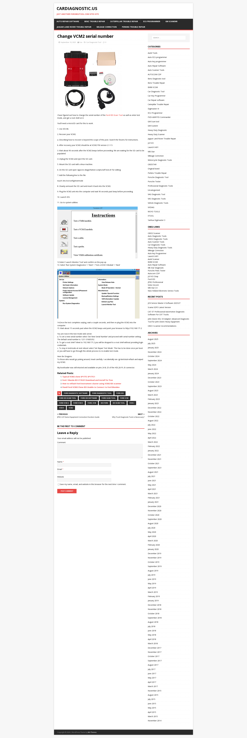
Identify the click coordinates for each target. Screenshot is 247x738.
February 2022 (154, 446)
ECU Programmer (151, 21)
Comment (61, 442)
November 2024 (154, 352)
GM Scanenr (171, 21)
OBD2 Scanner (154, 233)
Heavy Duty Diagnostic (157, 130)
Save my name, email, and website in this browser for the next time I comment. (93, 484)
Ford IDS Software (89, 398)
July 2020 (151, 528)
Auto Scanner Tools (156, 70)
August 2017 (153, 665)
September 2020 (155, 519)
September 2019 (155, 566)
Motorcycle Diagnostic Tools (160, 160)
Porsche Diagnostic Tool (158, 177)
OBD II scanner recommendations (162, 326)
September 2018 (155, 618)
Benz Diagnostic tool (156, 78)
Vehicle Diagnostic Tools (158, 203)
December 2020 (154, 506)
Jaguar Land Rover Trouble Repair (74, 27)
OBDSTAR (152, 164)
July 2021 (151, 476)
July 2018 (151, 626)
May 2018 (152, 635)
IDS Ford (104, 403)
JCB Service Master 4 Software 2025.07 (164, 303)
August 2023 (153, 390)
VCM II (61, 408)
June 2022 (152, 429)
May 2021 (152, 485)
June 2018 (152, 630)
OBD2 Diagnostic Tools (158, 239)
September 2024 (155, 360)
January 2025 (153, 347)
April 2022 (152, 438)
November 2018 (154, 609)
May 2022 (152, 433)
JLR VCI (151, 143)
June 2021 (152, 480)
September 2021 (155, 467)
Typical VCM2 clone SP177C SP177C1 (78, 376)
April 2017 (152, 682)
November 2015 (154, 690)
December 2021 (154, 455)
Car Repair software (156, 100)
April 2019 (152, 587)
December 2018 (154, 605)
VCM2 (71, 408)
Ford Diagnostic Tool (102, 393)
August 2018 (153, 622)
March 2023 (153, 395)
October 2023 (153, 382)
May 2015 (152, 708)
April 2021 (152, 489)
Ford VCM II (78, 403)
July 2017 (151, 669)
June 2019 (152, 579)
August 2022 (153, 420)
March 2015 (153, 716)
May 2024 (152, 365)
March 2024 (153, 369)
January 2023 (153, 403)
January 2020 (153, 549)
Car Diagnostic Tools (156, 245)
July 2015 (151, 699)
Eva (80, 42)
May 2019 (152, 583)
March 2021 (153, 493)
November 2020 (154, 510)
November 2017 (154, 652)
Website (60, 477)
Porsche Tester (154, 181)
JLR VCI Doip (153, 276)
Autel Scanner (153, 259)
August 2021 (153, 472)
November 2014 (154, 720)
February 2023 (154, 399)
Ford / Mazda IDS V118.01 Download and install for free (87, 380)
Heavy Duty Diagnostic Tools (160, 247)
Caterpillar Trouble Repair (124, 21)
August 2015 (153, 695)
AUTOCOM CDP (154, 74)
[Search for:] (169, 38)
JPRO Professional (155, 282)
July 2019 (151, 575)
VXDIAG (151, 207)
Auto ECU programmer (157, 57)
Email (59, 469)
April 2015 (152, 712)
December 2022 (154, 407)
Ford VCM (124, 398)
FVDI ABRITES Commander (159, 117)
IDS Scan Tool (119, 403)
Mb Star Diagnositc (156, 268)
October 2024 (153, 356)
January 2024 (153, 373)
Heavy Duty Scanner (156, 134)
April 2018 (152, 639)
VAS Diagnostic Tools (157, 198)
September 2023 (155, 386)
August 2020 (153, 523)
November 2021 (154, 459)
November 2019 (154, 557)
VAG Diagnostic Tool (156, 194)
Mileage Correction (107, 27)
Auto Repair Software (68, 21)
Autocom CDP (154, 273)
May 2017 (152, 677)
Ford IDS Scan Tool (114, 115)
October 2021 (153, 463)
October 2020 (153, 515)
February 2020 (154, 545)
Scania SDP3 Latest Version (159, 307)
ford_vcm (92, 403)
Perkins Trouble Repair (133, 27)
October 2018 (153, 613)
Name (60, 462)
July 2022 (151, 425)
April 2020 (152, 536)
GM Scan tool (153, 121)
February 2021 (154, 497)
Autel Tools (152, 53)
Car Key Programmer (156, 95)
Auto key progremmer (157, 61)
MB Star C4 (152, 288)
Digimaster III (153, 108)
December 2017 (154, 648)
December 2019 (154, 553)
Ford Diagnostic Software (75, 393)
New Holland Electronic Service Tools (163, 291)
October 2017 (153, 656)
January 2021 (153, 502)
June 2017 (152, 673)
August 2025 (153, 339)
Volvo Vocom (153, 285)
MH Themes (92, 732)
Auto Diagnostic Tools (157, 236)
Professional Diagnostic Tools (160, 186)
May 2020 (152, 532)
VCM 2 (131, 403)
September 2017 (155, 660)
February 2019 (154, 596)
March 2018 (153, 643)
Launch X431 (153, 147)
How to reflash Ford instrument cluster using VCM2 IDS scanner (91, 383)
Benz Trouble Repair (94, 21)
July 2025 (151, 343)
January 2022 (153, 450)
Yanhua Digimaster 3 (156, 220)
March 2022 (153, 442)
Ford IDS (120, 393)
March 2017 (153, 686)
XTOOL (151, 216)
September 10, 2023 (68, 42)
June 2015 (152, 703)
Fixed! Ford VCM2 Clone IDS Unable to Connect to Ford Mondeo (91, 387)
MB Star (151, 151)
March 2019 (153, 592)
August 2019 (153, 570)
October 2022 (153, 416)
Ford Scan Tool (109, 398)
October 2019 (153, 562)
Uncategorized (154, 190)
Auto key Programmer (157, 253)
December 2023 (154, 377)
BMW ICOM (153, 87)
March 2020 (153, 540)
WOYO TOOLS (154, 211)
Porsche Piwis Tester (156, 270)
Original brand (153, 168)
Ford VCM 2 (64, 403)
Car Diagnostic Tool (93, 42)
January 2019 (153, 600)
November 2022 (154, 412)
